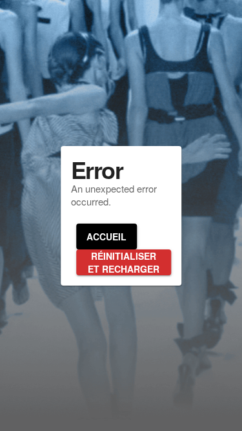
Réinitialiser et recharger (123, 262)
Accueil (106, 236)
